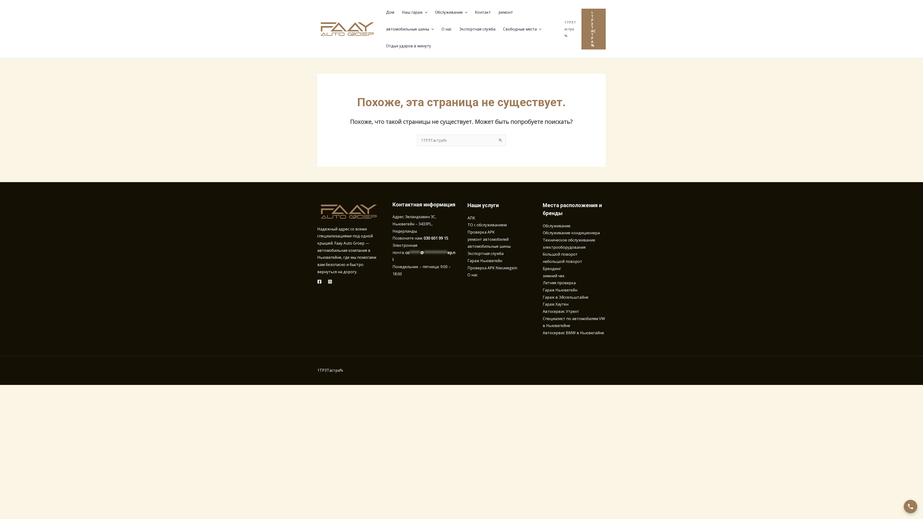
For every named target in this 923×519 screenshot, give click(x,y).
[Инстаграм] (330, 281)
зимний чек (554, 275)
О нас (473, 275)
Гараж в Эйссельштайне (565, 297)
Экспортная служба (486, 253)
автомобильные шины (489, 246)
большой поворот (560, 254)
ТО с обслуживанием (487, 225)
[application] (425, 12)
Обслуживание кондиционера (571, 232)
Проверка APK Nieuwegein (492, 268)
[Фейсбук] (319, 281)
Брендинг (552, 268)
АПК (471, 218)
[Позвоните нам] (910, 506)
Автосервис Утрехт (561, 311)
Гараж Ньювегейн (485, 260)
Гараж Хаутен (555, 304)
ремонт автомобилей (488, 239)
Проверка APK (481, 232)
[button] (593, 29)
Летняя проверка (559, 282)
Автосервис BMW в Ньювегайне (573, 332)
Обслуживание (556, 226)
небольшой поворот (562, 261)
